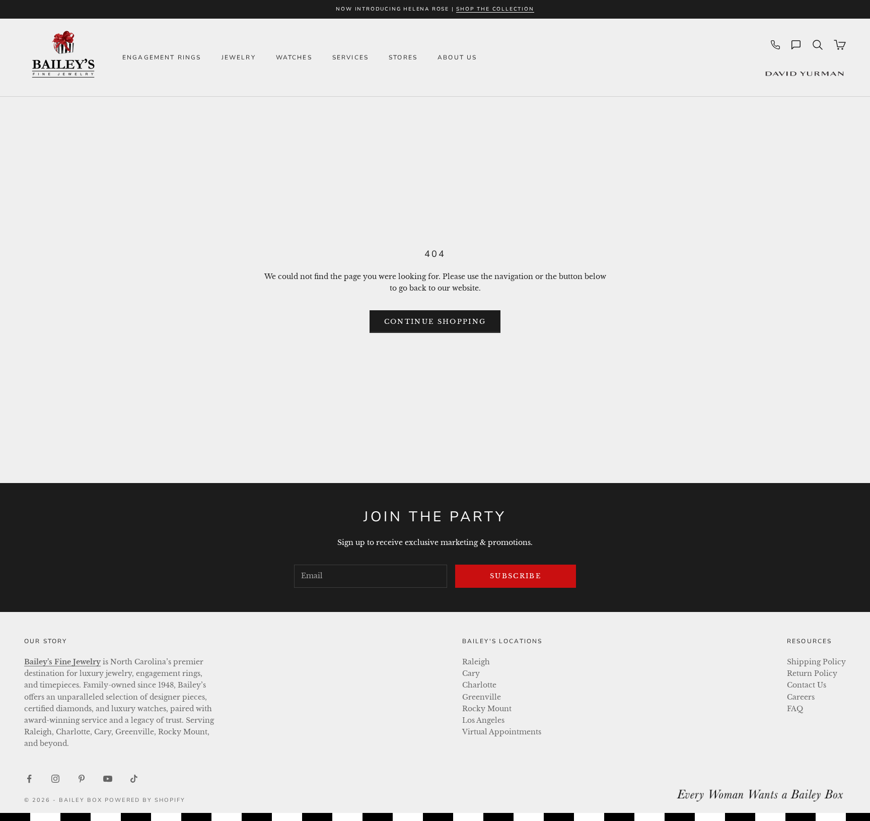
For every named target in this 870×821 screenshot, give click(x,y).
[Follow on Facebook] (29, 779)
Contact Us (806, 685)
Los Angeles (483, 720)
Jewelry (239, 57)
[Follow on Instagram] (55, 779)
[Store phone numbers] (775, 45)
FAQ (795, 708)
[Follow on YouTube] (108, 779)
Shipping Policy (816, 661)
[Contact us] (796, 44)
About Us (457, 57)
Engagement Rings (161, 57)
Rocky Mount (487, 708)
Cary (471, 673)
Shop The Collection (495, 9)
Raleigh (476, 661)
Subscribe (515, 576)
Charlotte (479, 685)
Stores (403, 57)
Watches (294, 57)
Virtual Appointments (501, 731)
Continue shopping (435, 321)
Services (350, 57)
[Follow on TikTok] (134, 779)
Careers (801, 697)
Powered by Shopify (145, 800)
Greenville (481, 697)
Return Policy (812, 673)
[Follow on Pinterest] (82, 779)
